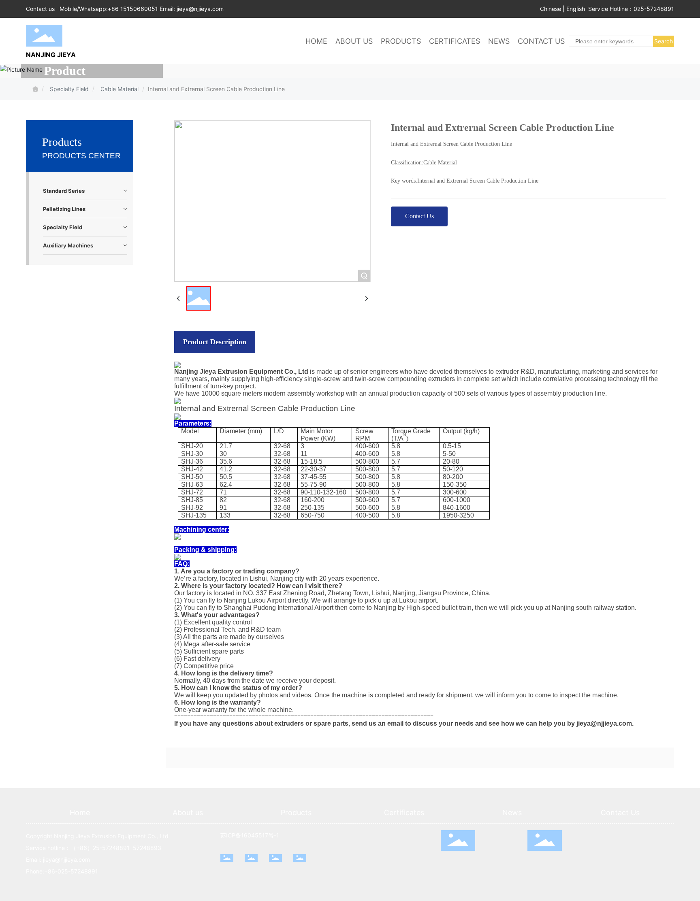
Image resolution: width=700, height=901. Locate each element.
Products (296, 812)
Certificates (404, 812)
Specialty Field (69, 88)
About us (188, 812)
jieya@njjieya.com (200, 8)
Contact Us (620, 812)
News (512, 812)
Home (80, 812)
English (575, 8)
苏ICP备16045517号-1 (249, 835)
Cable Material (119, 88)
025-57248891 (654, 8)
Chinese (550, 8)
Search (663, 41)
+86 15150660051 (133, 8)
